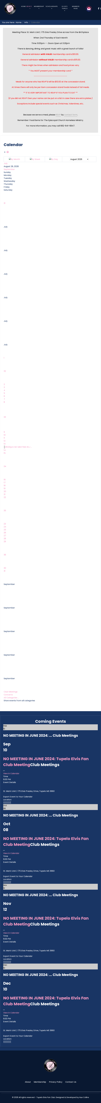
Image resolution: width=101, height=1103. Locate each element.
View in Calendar (11, 773)
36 (5, 554)
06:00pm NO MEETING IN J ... (18, 447)
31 (4, 203)
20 (5, 491)
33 (5, 417)
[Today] (53, 159)
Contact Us (70, 1082)
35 (5, 510)
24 (5, 526)
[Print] (8, 152)
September (9, 169)
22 (5, 497)
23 (5, 523)
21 (4, 494)
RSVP (58, 114)
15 (5, 453)
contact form (70, 114)
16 (5, 479)
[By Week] (35, 159)
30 (5, 568)
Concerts (8, 694)
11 (4, 437)
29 (5, 541)
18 (5, 485)
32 (5, 371)
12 (4, 440)
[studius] (50, 1065)
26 (5, 532)
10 (5, 435)
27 (5, 535)
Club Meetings (10, 691)
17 (5, 482)
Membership (40, 1082)
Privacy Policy (55, 1082)
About (28, 1082)
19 (4, 488)
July (6, 163)
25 (5, 529)
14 (5, 450)
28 (5, 538)
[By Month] (14, 159)
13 (4, 443)
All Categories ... (11, 697)
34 (5, 466)
